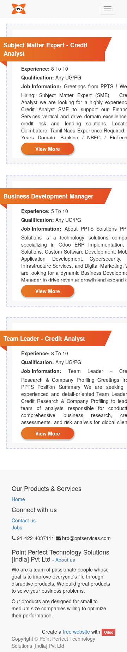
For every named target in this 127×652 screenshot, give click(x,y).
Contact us (24, 520)
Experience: (35, 68)
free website (76, 631)
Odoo (108, 632)
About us (65, 559)
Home (18, 499)
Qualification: (37, 77)
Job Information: (41, 86)
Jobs (17, 527)
